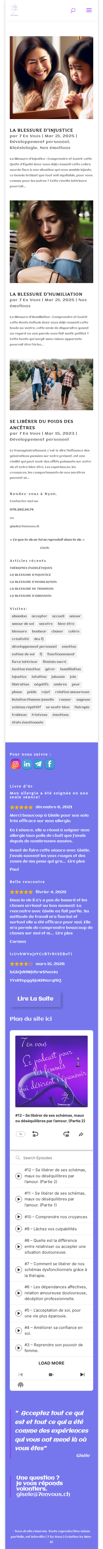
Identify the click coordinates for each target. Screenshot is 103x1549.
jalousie (58, 677)
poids (31, 692)
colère (73, 631)
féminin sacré (54, 662)
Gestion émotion (26, 669)
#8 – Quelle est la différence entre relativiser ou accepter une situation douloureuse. (55, 1246)
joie (73, 677)
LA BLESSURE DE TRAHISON (32, 588)
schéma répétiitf (26, 707)
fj (41, 654)
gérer (50, 669)
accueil (58, 616)
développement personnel (34, 646)
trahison (19, 715)
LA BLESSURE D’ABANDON (31, 596)
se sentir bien (57, 707)
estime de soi (23, 654)
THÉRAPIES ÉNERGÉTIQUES (31, 568)
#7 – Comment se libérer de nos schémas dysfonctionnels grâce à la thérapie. (56, 1269)
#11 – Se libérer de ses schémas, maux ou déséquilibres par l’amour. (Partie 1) (55, 1199)
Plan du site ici (31, 1019)
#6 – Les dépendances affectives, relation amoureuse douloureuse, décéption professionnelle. (56, 1292)
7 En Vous (30, 136)
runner (65, 699)
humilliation (70, 669)
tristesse (40, 715)
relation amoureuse (72, 692)
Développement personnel (39, 142)
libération (20, 684)
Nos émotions (55, 148)
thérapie (82, 707)
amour (75, 616)
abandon (19, 616)
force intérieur (25, 662)
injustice (19, 677)
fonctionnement (61, 654)
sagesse (83, 699)
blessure (19, 631)
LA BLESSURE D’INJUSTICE (41, 130)
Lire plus (76, 861)
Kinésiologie (23, 148)
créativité (20, 639)
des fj (39, 639)
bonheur (39, 631)
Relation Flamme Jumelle (33, 699)
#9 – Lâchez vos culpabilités (51, 1228)
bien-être (66, 624)
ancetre (46, 624)
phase (17, 692)
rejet (45, 692)
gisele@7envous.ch (24, 526)
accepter (39, 616)
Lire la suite (35, 999)
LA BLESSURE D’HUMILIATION (46, 294)
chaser (57, 631)
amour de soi (23, 624)
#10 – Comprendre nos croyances (56, 1216)
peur (76, 684)
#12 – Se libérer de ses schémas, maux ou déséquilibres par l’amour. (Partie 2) (55, 1175)
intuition (39, 677)
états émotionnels (27, 722)
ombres (60, 684)
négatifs (41, 684)
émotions (61, 715)
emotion (69, 646)
